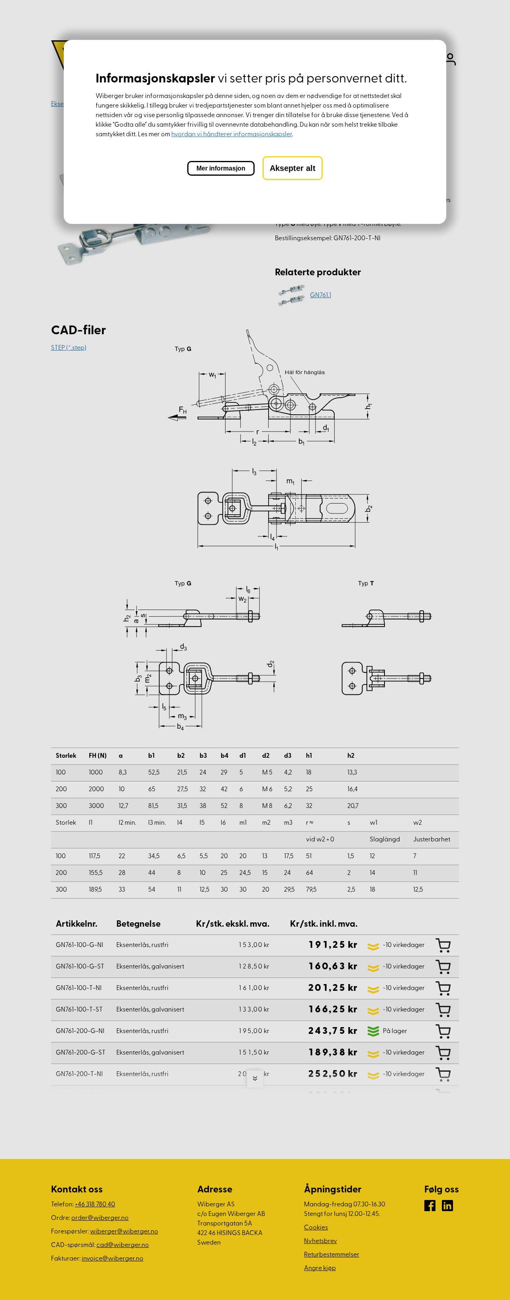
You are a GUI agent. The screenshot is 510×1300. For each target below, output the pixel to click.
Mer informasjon (220, 168)
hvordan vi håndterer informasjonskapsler (231, 134)
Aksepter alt (293, 168)
